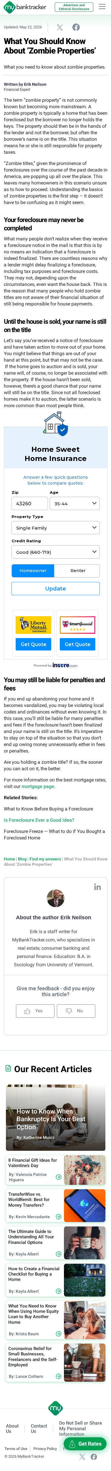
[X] (82, 1456)
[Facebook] (94, 1456)
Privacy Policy (45, 1448)
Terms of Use (15, 1448)
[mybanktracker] (23, 7)
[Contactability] (77, 625)
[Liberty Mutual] (33, 625)
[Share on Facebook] (76, 27)
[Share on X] (60, 27)
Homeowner (33, 570)
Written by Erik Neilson (25, 84)
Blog (22, 859)
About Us (12, 1428)
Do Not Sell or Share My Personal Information (80, 1428)
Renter (78, 570)
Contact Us (39, 1428)
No (79, 1011)
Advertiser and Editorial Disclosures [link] (74, 7)
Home (9, 859)
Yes (38, 1011)
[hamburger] (102, 6)
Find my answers (45, 859)
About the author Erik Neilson (53, 917)
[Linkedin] (97, 886)
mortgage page (38, 786)
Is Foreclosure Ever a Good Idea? (39, 820)
